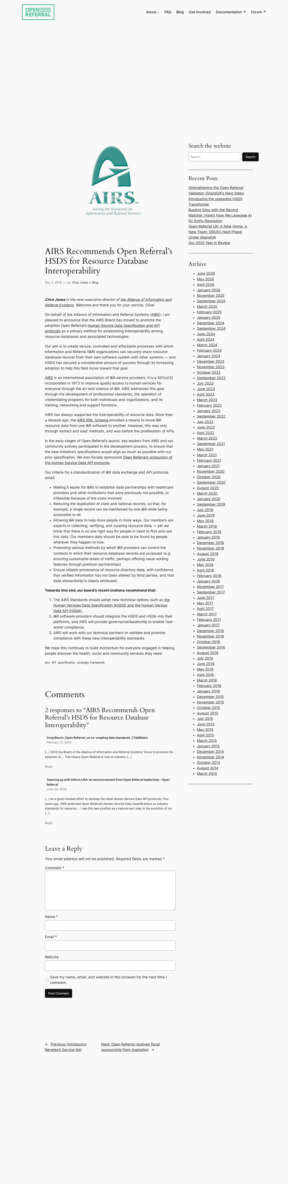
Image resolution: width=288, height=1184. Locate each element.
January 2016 (208, 691)
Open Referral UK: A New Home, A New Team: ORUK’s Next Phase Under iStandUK (217, 231)
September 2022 (211, 416)
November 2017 (210, 587)
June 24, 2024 (57, 789)
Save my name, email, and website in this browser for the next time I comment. (108, 980)
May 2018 (205, 565)
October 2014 (208, 762)
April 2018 (205, 570)
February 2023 (209, 405)
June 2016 (206, 664)
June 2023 (206, 389)
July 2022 (205, 422)
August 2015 (207, 713)
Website (52, 957)
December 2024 (210, 323)
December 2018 (210, 543)
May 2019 (205, 521)
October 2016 (208, 642)
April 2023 (205, 394)
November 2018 (210, 548)
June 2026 (206, 273)
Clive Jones (80, 282)
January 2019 (208, 537)
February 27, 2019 (59, 742)
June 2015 (205, 724)
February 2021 (209, 460)
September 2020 (211, 482)
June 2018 (205, 559)
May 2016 (205, 669)
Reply (49, 766)
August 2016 (207, 653)
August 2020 (208, 488)
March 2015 (207, 741)
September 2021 (211, 444)
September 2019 (211, 504)
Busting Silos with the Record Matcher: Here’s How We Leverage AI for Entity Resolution (220, 215)
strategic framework (91, 662)
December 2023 (210, 361)
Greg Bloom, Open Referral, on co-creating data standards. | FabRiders (97, 737)
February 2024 (209, 350)
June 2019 (206, 515)
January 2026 (208, 290)
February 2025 (209, 312)
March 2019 (207, 526)
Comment (54, 868)
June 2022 (206, 427)
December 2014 (210, 752)
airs (47, 662)
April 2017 (205, 609)
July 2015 (205, 719)
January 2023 (208, 411)
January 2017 (208, 625)
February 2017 (209, 620)
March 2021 (207, 455)
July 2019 (205, 510)
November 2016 (210, 636)
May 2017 (205, 603)
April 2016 (205, 675)
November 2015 (210, 702)
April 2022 (205, 433)
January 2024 (208, 356)
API (53, 662)
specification (66, 662)
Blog (95, 282)
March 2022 (207, 438)
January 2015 (208, 746)
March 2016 (207, 680)
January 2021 (208, 466)
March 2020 (207, 493)
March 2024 (207, 345)
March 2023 (207, 400)
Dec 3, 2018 (53, 282)
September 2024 (211, 328)
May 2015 (205, 730)
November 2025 (210, 295)
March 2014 (207, 773)
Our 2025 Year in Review (209, 243)
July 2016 (205, 658)
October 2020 (209, 477)
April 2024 (205, 339)
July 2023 (205, 383)
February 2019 (209, 532)
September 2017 (211, 592)
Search (250, 157)
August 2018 (207, 554)
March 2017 (207, 614)
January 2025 (208, 317)
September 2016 (211, 647)
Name (51, 917)
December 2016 (210, 631)
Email (51, 937)
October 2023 (209, 372)
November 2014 (210, 757)
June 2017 (205, 598)
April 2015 (205, 735)
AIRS (155, 314)
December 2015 (210, 697)
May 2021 (205, 449)
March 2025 (207, 306)
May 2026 (205, 279)
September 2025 (211, 301)
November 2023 (211, 367)
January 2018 (208, 581)
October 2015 (208, 708)
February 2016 (209, 686)
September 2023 (211, 378)
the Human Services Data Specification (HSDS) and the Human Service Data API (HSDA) (111, 605)
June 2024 (206, 334)
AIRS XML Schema (92, 420)
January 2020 (208, 499)
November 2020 (211, 471)
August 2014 (207, 768)
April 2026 (205, 284)
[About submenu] (158, 12)
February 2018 (209, 576)
